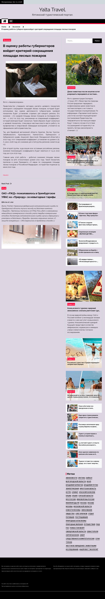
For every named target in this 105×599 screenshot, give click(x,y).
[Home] (5, 21)
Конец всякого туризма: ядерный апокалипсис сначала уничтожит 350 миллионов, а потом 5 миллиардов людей (83, 309)
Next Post (5, 184)
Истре (68, 492)
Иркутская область (88, 488)
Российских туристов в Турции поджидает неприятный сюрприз (83, 363)
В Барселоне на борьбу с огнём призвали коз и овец (89, 251)
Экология (7, 40)
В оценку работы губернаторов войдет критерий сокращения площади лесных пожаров (28, 50)
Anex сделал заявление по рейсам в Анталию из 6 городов (89, 453)
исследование (72, 549)
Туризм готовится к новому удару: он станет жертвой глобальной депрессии (89, 462)
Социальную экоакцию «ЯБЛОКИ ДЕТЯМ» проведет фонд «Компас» (89, 233)
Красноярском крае (87, 492)
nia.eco (5, 175)
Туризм (69, 542)
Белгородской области (76, 481)
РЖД (98, 524)
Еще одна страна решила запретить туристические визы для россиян (89, 416)
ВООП (89, 481)
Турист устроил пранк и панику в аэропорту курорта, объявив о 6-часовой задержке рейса (88, 435)
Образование (86, 510)
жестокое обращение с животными (81, 546)
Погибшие (70, 517)
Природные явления (74, 524)
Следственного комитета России (80, 538)
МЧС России (71, 499)
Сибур (82, 535)
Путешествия (89, 524)
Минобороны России (85, 499)
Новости (71, 304)
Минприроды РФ (72, 503)
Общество (70, 513)
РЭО (67, 528)
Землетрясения (72, 488)
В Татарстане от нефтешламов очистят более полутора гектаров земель (82, 194)
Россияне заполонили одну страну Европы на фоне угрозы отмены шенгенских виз (89, 426)
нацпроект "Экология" (88, 549)
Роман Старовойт (77, 528)
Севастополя (92, 531)
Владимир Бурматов (74, 485)
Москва (83, 503)
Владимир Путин (91, 485)
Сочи (97, 538)
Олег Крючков (81, 513)
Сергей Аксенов (72, 535)
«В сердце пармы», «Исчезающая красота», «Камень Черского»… (88, 261)
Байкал (89, 478)
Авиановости (71, 478)
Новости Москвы (73, 510)
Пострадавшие (81, 517)
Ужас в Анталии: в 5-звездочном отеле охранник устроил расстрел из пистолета (87, 407)
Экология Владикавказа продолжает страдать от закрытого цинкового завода (88, 242)
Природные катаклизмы (76, 521)
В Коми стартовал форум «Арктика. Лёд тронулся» (88, 214)
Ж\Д (4, 188)
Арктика (81, 478)
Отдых (91, 513)
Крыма (68, 496)
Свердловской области (76, 531)
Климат (75, 492)
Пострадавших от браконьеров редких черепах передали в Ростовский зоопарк (86, 205)
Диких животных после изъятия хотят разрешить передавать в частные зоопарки (83, 93)
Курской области (86, 496)
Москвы (69, 506)
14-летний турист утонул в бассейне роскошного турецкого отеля (89, 444)
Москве (91, 503)
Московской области (83, 506)
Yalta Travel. (52, 9)
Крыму (75, 496)
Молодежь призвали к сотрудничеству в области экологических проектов (82, 161)
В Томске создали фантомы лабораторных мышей (88, 224)
